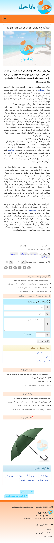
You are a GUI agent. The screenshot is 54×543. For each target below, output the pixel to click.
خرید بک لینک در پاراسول (44, 532)
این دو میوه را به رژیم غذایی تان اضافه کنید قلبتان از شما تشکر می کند (28, 374)
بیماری (33, 254)
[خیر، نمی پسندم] (11, 262)
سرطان (41, 90)
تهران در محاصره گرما (44, 381)
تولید (23, 480)
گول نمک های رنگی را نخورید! (41, 377)
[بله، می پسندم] (23, 262)
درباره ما (49, 529)
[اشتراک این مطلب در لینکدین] (10, 267)
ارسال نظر (42, 341)
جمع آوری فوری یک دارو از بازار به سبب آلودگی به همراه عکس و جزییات (28, 284)
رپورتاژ (9, 475)
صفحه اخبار (26, 492)
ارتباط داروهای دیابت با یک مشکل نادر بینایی (37, 385)
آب (26, 475)
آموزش (31, 480)
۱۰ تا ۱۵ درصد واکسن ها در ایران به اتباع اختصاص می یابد (32, 287)
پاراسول (27, 6)
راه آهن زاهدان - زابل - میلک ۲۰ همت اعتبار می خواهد (33, 405)
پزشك (23, 254)
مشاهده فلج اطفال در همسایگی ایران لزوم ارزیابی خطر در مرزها (31, 409)
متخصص (32, 210)
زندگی (14, 254)
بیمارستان (43, 480)
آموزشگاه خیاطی (43, 353)
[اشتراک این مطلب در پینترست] (15, 267)
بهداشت (44, 475)
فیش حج (46, 357)
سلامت (11, 150)
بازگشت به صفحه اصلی (15, 496)
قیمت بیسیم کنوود (43, 361)
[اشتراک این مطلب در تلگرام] (29, 267)
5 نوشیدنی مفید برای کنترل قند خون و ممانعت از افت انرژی (32, 280)
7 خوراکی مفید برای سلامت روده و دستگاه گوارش (35, 291)
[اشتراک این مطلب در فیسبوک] (24, 267)
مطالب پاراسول (47, 536)
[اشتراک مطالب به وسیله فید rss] (6, 267)
